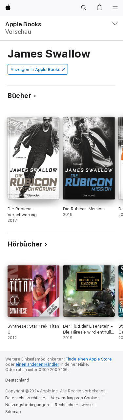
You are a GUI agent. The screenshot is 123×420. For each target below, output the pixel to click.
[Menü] (115, 8)
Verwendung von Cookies (75, 398)
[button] (84, 8)
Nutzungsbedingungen (27, 405)
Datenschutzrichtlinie (25, 398)
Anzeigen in (35, 69)
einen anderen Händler (37, 364)
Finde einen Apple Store (89, 359)
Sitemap (13, 411)
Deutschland (17, 380)
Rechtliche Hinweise (74, 405)
